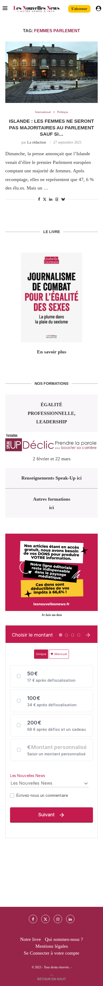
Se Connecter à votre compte (51, 953)
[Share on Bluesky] (63, 199)
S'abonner (79, 9)
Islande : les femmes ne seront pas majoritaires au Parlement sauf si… (51, 127)
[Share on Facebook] (39, 199)
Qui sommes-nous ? (64, 939)
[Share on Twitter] (44, 199)
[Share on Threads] (57, 199)
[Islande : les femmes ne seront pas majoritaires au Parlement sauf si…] (51, 72)
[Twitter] (45, 919)
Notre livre (30, 939)
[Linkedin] (70, 919)
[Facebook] (33, 919)
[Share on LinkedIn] (50, 199)
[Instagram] (58, 919)
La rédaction (36, 142)
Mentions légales (51, 946)
